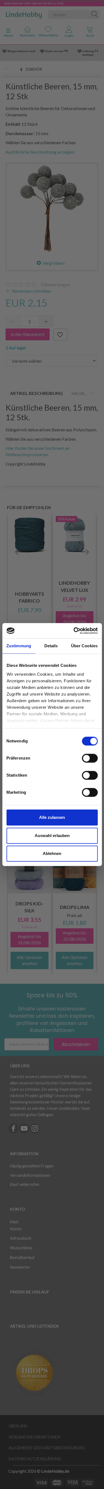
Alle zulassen (52, 817)
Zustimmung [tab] (18, 645)
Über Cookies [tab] (84, 645)
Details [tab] (51, 645)
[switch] (90, 758)
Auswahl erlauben (52, 835)
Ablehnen (52, 853)
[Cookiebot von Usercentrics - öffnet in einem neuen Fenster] (74, 630)
